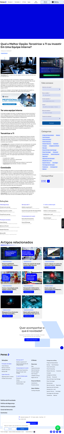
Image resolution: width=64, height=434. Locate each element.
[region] (16, 427)
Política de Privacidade (8, 400)
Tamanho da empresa (46, 116)
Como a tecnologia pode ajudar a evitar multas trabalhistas (10, 288)
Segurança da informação (48, 158)
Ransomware (45, 154)
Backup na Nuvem (4, 226)
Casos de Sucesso (47, 139)
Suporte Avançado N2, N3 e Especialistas (31, 210)
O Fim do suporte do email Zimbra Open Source (31, 264)
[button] (44, 181)
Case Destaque (46, 137)
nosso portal (4, 193)
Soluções (10, 2)
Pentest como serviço (5, 207)
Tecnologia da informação (48, 165)
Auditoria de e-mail (48, 214)
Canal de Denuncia (7, 409)
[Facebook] (57, 432)
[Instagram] (60, 432)
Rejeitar (10, 428)
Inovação (45, 146)
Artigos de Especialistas (48, 135)
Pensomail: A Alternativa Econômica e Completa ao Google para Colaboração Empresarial (31, 288)
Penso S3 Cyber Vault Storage (49, 150)
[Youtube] (54, 432)
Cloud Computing (47, 141)
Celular (43, 104)
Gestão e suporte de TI (27, 207)
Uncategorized (53, 167)
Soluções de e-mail (47, 160)
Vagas (29, 2)
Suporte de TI (6, 163)
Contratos (4, 413)
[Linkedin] (51, 432)
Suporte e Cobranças (56, 2)
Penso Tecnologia (46, 152)
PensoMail (46, 207)
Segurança (45, 156)
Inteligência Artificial (54, 146)
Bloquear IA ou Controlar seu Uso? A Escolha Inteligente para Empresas (10, 313)
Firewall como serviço (5, 214)
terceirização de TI (15, 187)
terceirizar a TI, (6, 144)
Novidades (17, 2)
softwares (18, 147)
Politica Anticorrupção (8, 406)
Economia (56, 143)
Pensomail (55, 152)
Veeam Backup (3, 222)
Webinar (44, 169)
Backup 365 (3, 233)
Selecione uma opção (46, 87)
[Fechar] (28, 424)
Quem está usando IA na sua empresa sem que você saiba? (31, 313)
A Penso (24, 2)
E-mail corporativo (46, 98)
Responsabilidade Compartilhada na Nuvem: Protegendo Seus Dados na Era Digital (10, 264)
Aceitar (22, 428)
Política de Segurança (8, 403)
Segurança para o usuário (6, 210)
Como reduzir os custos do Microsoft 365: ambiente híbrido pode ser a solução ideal (53, 264)
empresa (3, 179)
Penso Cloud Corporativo (28, 218)
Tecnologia (55, 162)
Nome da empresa (46, 110)
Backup (58, 135)
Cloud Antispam (47, 218)
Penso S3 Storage (26, 222)
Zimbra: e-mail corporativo (50, 210)
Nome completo (45, 92)
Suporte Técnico (46, 162)
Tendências (45, 167)
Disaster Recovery (47, 143)
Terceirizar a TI (4, 75)
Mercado (45, 148)
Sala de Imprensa (55, 154)
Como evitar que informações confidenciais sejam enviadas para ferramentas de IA (53, 288)
